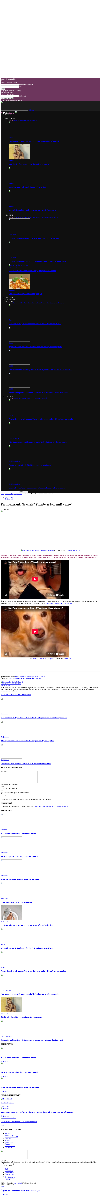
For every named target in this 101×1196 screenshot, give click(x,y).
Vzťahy (36, 398)
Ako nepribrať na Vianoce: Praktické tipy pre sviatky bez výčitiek (27, 741)
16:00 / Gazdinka (10, 299)
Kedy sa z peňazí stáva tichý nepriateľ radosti (19, 856)
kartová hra (67, 659)
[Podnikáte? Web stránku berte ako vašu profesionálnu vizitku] (11, 758)
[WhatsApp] (25, 667)
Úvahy (43, 303)
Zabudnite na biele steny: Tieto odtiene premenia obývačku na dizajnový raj (32, 1040)
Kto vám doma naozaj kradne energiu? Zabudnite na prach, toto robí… (38, 442)
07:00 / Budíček (10, 118)
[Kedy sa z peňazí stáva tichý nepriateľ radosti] (11, 851)
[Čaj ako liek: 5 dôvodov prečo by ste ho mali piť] (2, 1186)
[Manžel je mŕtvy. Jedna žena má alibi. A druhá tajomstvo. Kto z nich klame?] (19, 318)
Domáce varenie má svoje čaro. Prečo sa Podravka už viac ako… (35, 238)
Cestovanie (16, 303)
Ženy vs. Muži (42, 398)
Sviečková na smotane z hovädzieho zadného (19, 1122)
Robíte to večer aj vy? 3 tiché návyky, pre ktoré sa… (30, 465)
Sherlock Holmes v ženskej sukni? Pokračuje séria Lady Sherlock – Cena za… (40, 370)
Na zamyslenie (9, 1172)
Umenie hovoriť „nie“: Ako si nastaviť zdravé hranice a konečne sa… (37, 488)
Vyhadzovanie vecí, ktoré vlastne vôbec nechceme (28, 187)
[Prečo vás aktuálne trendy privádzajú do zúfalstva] (11, 874)
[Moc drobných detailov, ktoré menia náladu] (11, 828)
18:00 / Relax (9, 301)
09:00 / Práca (9, 214)
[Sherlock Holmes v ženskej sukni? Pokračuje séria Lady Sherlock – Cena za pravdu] (19, 364)
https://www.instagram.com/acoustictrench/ (59, 603)
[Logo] (8, 115)
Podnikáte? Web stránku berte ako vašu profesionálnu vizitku (26, 764)
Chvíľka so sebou (18, 398)
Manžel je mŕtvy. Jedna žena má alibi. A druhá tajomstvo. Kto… (35, 324)
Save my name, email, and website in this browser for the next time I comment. (27, 799)
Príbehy (34, 120)
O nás (6, 1169)
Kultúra (30, 303)
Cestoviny (16, 217)
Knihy (26, 303)
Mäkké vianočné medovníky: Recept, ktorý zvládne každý (32, 271)
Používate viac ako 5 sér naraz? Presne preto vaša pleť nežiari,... (27, 925)
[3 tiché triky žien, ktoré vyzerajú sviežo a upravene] (19, 158)
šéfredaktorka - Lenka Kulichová (11, 684)
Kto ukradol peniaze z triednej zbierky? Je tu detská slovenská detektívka (38, 393)
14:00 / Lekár (9, 297)
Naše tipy (29, 120)
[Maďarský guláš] (6, 1099)
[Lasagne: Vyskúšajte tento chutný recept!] (19, 288)
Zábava (48, 303)
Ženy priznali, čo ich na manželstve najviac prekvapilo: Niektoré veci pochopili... (33, 971)
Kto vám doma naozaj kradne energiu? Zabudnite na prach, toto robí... (30, 994)
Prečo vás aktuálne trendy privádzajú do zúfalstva (21, 879)
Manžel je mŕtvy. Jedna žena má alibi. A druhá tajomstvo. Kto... (27, 948)
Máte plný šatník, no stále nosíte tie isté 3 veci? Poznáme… (32, 210)
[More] (32, 667)
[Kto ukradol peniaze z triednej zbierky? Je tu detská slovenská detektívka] (19, 387)
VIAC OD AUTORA (24, 695)
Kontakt (7, 1180)
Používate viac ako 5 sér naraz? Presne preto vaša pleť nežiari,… (35, 141)
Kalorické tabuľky (10, 1178)
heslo (20, 86)
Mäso (26, 217)
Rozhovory (61, 303)
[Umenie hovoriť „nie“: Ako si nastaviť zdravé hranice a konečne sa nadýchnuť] (19, 482)
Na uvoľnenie (9, 1171)
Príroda (34, 303)
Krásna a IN (22, 120)
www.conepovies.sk (74, 550)
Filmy (22, 303)
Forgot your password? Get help (11, 90)
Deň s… (15, 120)
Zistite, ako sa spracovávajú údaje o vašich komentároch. (52, 806)
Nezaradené (4, 830)
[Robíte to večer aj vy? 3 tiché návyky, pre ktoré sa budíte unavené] (19, 459)
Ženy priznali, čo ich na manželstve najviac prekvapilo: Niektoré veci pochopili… (41, 419)
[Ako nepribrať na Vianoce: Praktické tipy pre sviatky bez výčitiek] (11, 735)
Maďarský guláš (7, 1103)
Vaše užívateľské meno (26, 84)
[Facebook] (4, 667)
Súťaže (39, 303)
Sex (32, 398)
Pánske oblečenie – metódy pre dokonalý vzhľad (30, 676)
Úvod (2, 494)
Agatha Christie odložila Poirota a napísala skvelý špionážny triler (35, 347)
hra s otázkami (49, 550)
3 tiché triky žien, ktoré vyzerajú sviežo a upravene (29, 164)
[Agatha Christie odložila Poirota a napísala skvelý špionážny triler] (19, 341)
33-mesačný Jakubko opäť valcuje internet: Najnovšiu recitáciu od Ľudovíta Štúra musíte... (38, 1112)
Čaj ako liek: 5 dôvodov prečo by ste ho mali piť (20, 1190)
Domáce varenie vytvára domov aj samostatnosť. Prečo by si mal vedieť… (39, 261)
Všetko (11, 120)
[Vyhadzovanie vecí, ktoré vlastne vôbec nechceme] (19, 181)
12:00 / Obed (9, 216)
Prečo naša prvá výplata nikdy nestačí (16, 902)
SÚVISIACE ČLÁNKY (9, 695)
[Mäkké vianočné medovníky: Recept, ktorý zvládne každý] (18, 265)
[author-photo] (12, 682)
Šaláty (56, 217)
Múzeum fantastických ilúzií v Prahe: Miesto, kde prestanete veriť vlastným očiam (34, 718)
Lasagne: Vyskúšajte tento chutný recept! (25, 294)
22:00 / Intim (9, 396)
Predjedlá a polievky (34, 217)
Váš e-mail (22, 96)
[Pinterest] (18, 667)
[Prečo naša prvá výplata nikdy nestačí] (11, 896)
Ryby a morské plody (47, 217)
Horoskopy (27, 398)
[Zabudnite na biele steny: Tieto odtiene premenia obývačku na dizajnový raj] (11, 1034)
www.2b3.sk (18, 1183)
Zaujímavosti (54, 303)
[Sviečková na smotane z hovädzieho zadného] (8, 1118)
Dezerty (21, 217)
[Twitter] (11, 667)
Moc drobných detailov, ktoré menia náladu (18, 833)
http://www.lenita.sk (7, 685)
